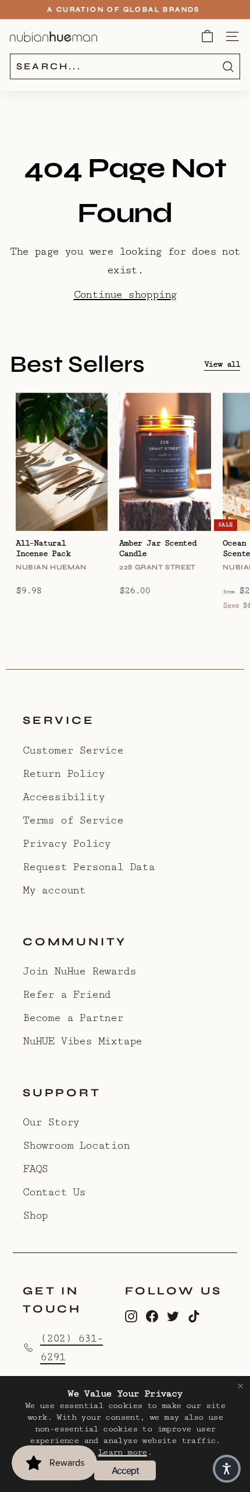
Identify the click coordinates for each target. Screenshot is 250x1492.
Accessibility (63, 796)
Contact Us (54, 1191)
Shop (35, 1215)
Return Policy (63, 773)
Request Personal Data (89, 866)
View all (222, 364)
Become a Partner (73, 1017)
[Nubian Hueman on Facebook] (152, 1315)
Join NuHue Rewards (79, 971)
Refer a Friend (66, 994)
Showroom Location (76, 1145)
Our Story (51, 1122)
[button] (227, 1469)
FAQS (35, 1168)
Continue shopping (125, 294)
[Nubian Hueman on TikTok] (194, 1315)
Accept (125, 1470)
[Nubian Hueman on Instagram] (131, 1315)
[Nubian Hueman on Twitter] (173, 1315)
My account (54, 890)
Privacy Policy (66, 843)
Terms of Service (73, 820)
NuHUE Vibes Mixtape (82, 1040)
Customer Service (73, 750)
